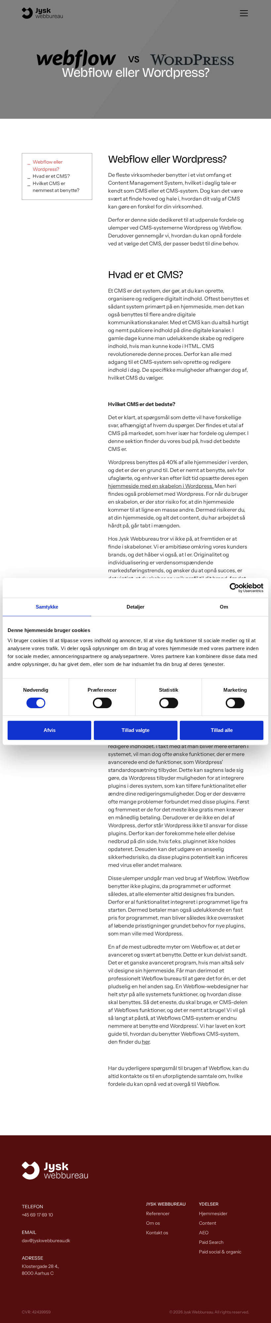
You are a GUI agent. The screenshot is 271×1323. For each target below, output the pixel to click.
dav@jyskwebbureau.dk (46, 1241)
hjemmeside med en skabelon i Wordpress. (160, 486)
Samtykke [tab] (47, 607)
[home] (42, 13)
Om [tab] (224, 607)
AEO (204, 1233)
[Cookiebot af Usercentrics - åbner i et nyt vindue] (234, 588)
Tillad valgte (135, 730)
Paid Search (211, 1242)
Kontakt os (157, 1233)
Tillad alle (222, 730)
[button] (242, 13)
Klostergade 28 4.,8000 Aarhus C (40, 1269)
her (145, 1041)
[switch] (102, 703)
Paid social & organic (220, 1252)
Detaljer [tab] (136, 607)
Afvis (50, 730)
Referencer (158, 1213)
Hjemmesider (213, 1213)
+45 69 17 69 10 (37, 1215)
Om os (153, 1223)
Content (207, 1223)
